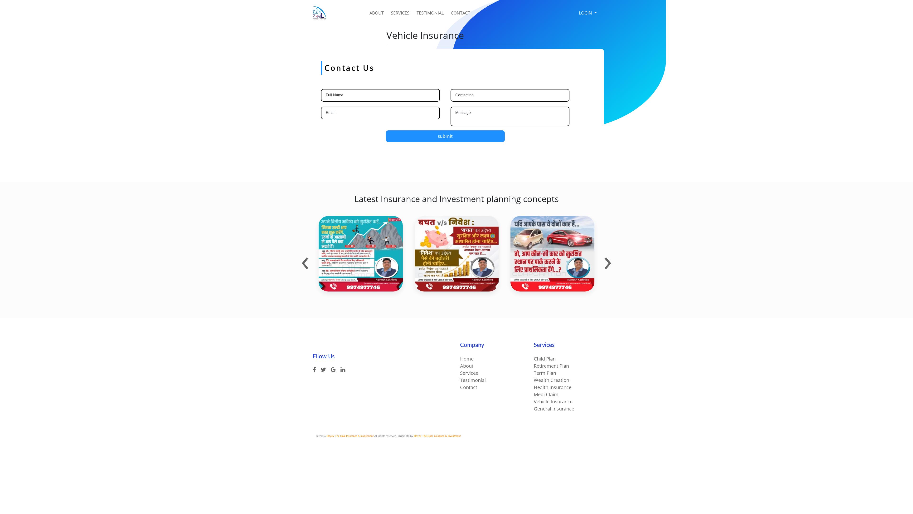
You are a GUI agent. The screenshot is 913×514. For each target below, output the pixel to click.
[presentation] (305, 259)
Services (400, 13)
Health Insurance (552, 387)
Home (467, 359)
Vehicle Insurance (553, 401)
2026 (322, 436)
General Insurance (554, 408)
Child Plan (545, 359)
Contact (460, 13)
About (376, 13)
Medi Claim (546, 394)
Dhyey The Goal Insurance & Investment (350, 435)
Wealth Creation (551, 380)
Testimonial (430, 13)
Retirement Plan (551, 366)
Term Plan (545, 373)
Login (586, 13)
